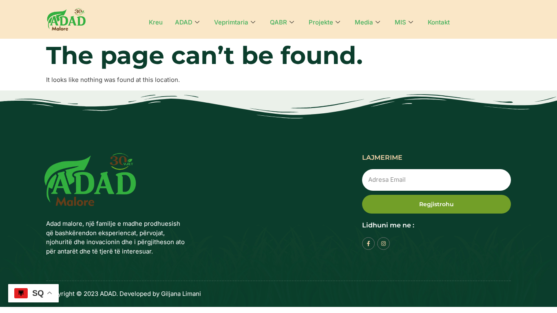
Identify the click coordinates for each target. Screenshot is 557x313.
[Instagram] (383, 243)
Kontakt (439, 22)
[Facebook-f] (368, 243)
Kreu (156, 22)
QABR (278, 22)
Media (364, 22)
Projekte (321, 22)
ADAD (183, 22)
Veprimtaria (231, 22)
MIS (400, 22)
